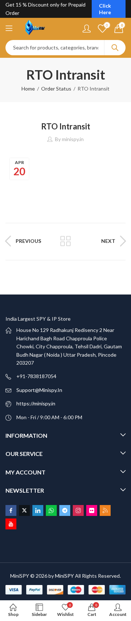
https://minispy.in (35, 403)
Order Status (56, 88)
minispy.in (73, 139)
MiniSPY (64, 576)
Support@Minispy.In (39, 390)
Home (28, 88)
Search (115, 47)
